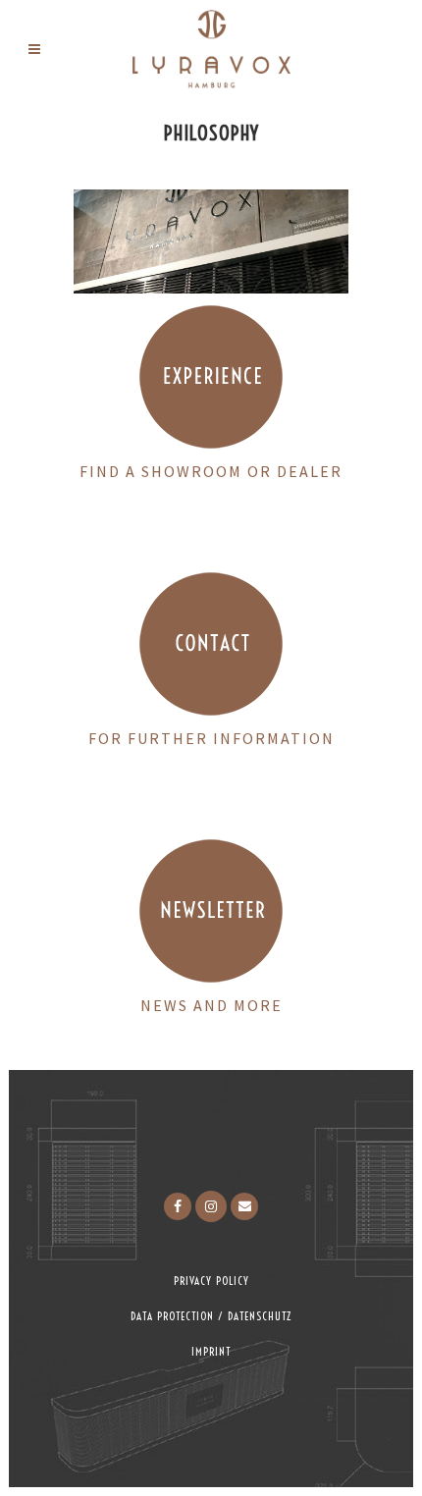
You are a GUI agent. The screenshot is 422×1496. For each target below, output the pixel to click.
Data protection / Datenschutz (211, 1316)
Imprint (211, 1352)
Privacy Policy (211, 1281)
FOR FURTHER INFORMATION (211, 738)
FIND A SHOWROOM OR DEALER (211, 471)
